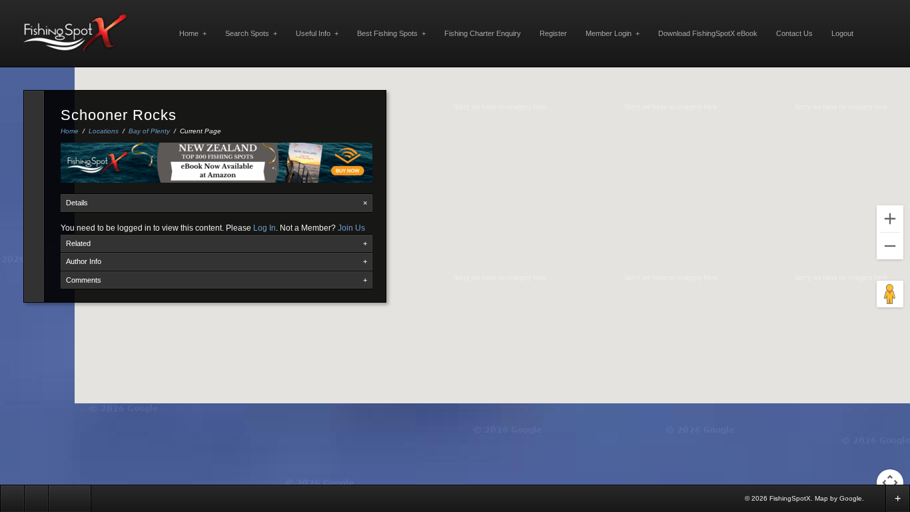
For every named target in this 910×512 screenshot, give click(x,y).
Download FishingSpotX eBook (707, 33)
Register (553, 33)
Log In (264, 228)
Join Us (351, 228)
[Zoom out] (890, 246)
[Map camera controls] (890, 482)
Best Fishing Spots (391, 33)
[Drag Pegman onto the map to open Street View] (890, 294)
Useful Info (317, 33)
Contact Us (794, 33)
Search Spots (251, 33)
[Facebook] (875, 497)
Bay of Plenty (149, 131)
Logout (842, 33)
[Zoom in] (890, 218)
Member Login (613, 33)
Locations (104, 131)
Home (193, 33)
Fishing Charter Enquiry (482, 33)
